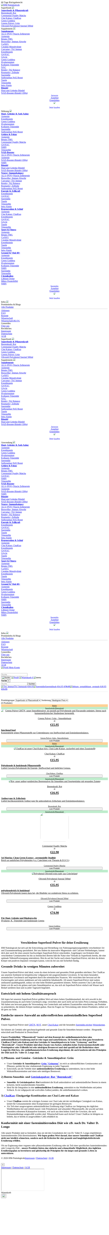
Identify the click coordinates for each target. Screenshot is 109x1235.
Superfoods (6, 8)
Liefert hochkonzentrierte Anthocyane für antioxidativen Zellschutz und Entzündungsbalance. (43, 801)
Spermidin (5, 75)
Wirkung (5, 111)
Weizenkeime (99, 1025)
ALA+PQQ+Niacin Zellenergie (15, 34)
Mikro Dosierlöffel (9, 281)
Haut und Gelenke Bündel (13, 90)
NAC (3, 67)
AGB (3, 336)
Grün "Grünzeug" (50, 1063)
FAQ (3, 313)
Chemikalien (7, 276)
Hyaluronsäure (7, 62)
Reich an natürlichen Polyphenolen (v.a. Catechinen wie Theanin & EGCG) (35, 860)
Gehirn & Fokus (9, 134)
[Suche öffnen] (6, 677)
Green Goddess (8, 20)
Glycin (4, 57)
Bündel (4, 88)
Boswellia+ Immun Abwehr (13, 41)
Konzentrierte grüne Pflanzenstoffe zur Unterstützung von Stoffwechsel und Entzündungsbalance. (45, 733)
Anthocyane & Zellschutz (13, 798)
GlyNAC (5, 54)
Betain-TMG (7, 39)
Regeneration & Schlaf (12, 209)
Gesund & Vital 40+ (10, 253)
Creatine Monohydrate (11, 46)
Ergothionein (7, 52)
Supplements (7, 28)
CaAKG (5, 44)
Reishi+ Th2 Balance (10, 70)
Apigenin (5, 36)
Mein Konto (14, 667)
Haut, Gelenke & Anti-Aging (15, 114)
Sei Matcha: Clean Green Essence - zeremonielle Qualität (28, 858)
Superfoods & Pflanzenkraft (14, 10)
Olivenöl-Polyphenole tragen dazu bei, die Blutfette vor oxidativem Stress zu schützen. (40, 893)
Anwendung (7, 442)
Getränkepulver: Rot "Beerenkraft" (52, 1076)
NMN (4, 147)
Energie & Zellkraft (10, 191)
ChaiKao (9, 1095)
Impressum (6, 331)
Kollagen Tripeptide (10, 65)
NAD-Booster (7, 152)
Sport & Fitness (8, 229)
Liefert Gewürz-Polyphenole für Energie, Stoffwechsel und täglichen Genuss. (36, 768)
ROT (38, 1025)
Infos (3, 302)
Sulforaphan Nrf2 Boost (12, 77)
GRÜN (32, 1025)
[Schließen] (3, 1196)
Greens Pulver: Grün (10, 23)
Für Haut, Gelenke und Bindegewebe (19, 918)
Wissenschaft (7, 318)
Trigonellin (6, 83)
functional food (8, 730)
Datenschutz (6, 333)
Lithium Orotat (7, 278)
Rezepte (4, 315)
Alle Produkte (7, 307)
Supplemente (7, 31)
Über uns (5, 326)
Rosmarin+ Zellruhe (10, 72)
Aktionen (5, 310)
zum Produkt (54, 741)
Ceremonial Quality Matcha (13, 15)
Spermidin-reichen (84, 1025)
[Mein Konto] (15, 677)
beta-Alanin (6, 85)
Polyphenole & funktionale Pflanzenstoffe (21, 765)
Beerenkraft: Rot (8, 13)
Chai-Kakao (53, 1025)
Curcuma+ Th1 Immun (11, 49)
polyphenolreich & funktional (15, 890)
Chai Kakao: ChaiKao (11, 18)
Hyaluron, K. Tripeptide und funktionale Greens (22, 920)
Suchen (32, 684)
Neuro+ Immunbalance (12, 173)
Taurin (4, 80)
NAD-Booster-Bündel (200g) (14, 93)
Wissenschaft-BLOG (10, 321)
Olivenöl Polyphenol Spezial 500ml (17, 26)
